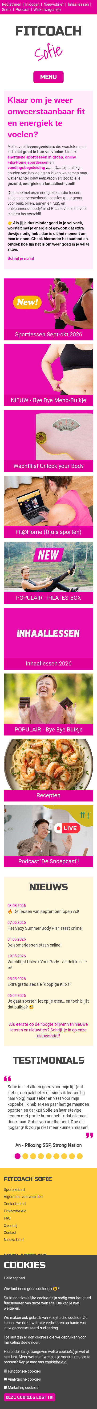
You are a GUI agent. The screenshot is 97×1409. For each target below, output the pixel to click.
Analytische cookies (24, 1379)
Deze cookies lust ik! (29, 1397)
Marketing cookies (23, 1387)
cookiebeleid (55, 1362)
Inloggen (32, 4)
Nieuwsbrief (54, 4)
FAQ (7, 1218)
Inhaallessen (78, 4)
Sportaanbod (14, 1189)
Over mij (10, 1225)
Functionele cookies (24, 1371)
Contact (10, 1232)
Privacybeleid (15, 1211)
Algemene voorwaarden (23, 1196)
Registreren (11, 4)
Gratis (7, 9)
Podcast (22, 9)
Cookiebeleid (15, 1204)
